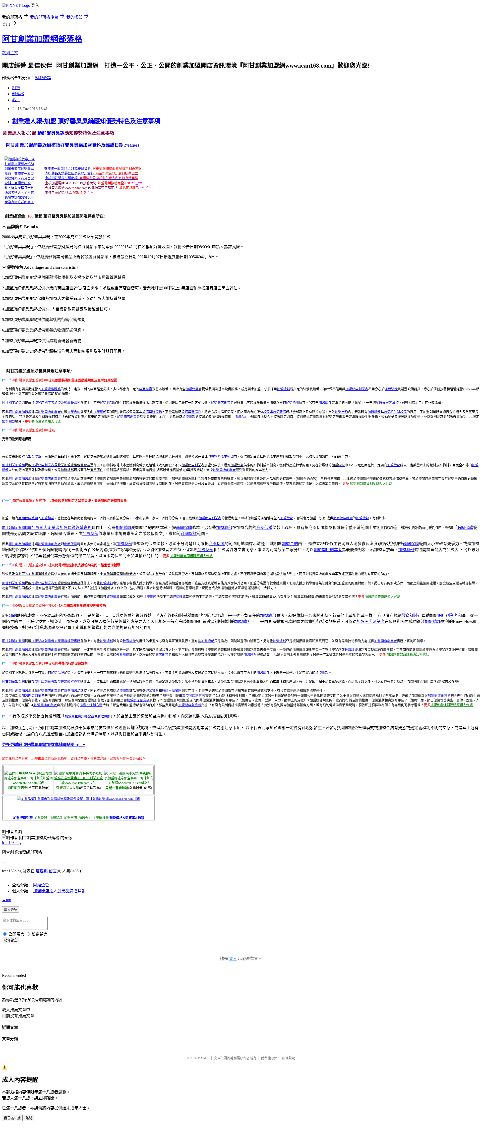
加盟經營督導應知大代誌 (382, 597)
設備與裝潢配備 (274, 412)
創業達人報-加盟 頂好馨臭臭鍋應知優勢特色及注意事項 (86, 121)
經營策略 (152, 690)
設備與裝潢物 (389, 402)
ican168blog (12, 842)
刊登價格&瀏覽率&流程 (126, 818)
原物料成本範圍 (222, 456)
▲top (6, 900)
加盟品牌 (57, 672)
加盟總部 (192, 389)
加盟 (348, 389)
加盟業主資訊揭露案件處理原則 (87, 716)
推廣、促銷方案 (91, 705)
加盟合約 (73, 412)
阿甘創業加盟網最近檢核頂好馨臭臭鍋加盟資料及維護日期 (65, 145)
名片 (16, 100)
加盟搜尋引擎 (23, 818)
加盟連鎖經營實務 (67, 402)
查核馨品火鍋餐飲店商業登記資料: (70, 173)
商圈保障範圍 (28, 518)
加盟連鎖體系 (51, 389)
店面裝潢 (145, 389)
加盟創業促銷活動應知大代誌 (451, 705)
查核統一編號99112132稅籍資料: (68, 168)
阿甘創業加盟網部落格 (42, 38)
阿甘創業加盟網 (20, 412)
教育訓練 (410, 615)
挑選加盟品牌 (74, 690)
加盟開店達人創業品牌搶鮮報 (59, 891)
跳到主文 (10, 53)
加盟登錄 (40, 818)
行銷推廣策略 (172, 690)
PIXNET (203, 1058)
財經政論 (43, 78)
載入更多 (10, 909)
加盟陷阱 (292, 402)
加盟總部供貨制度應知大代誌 (371, 483)
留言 (53, 871)
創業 (12, 616)
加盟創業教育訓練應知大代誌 (408, 654)
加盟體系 (34, 456)
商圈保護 (264, 527)
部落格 (18, 94)
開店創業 (161, 654)
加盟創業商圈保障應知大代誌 (191, 556)
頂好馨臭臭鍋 (50, 133)
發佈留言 (10, 940)
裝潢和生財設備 (395, 412)
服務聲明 (288, 1058)
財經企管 (41, 885)
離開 (29, 1118)
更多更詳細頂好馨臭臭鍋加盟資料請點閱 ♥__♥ (43, 744)
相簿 (16, 88)
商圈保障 (184, 527)
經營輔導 (112, 597)
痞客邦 (42, 871)
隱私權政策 (269, 1058)
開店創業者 (360, 389)
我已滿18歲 (12, 1118)
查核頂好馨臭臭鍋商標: (62, 178)
